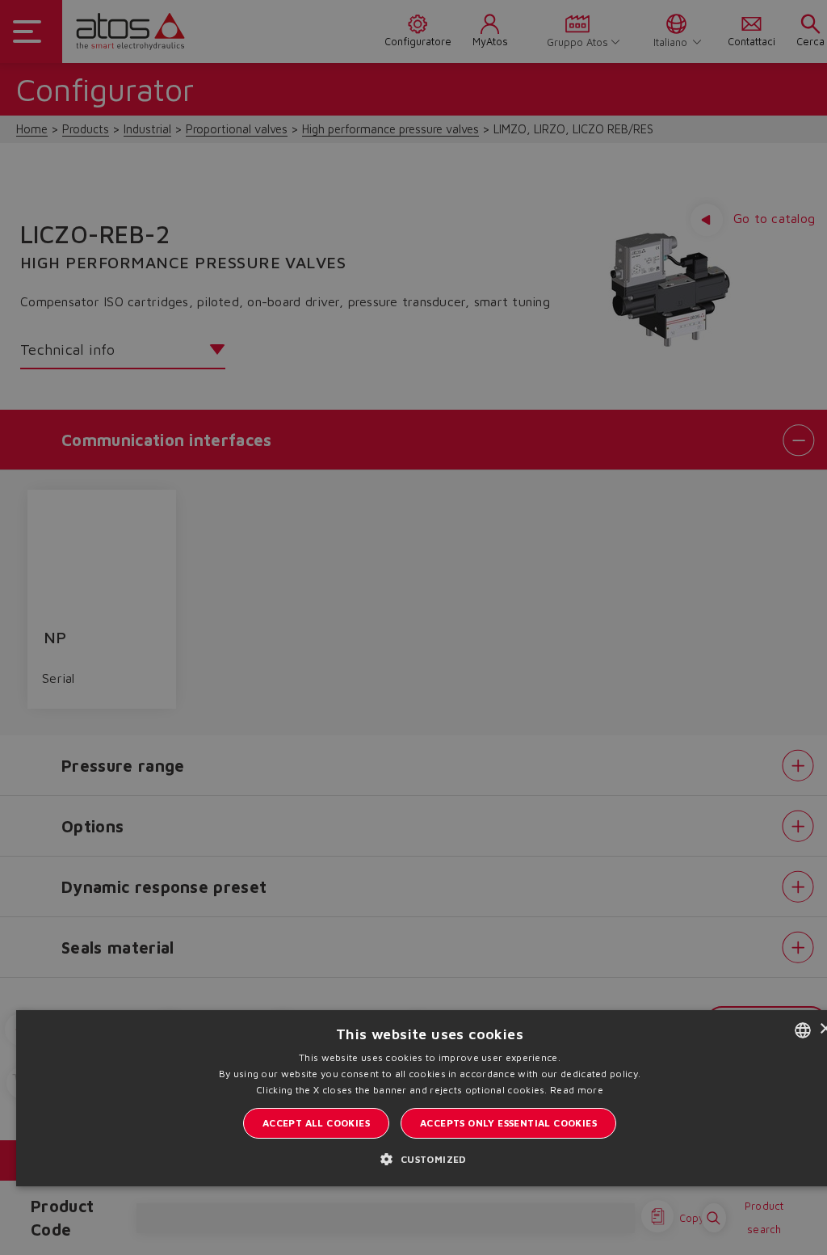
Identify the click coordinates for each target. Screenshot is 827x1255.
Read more (576, 1090)
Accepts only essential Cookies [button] (508, 1123)
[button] (429, 1159)
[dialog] (413, 627)
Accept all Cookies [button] (316, 1123)
